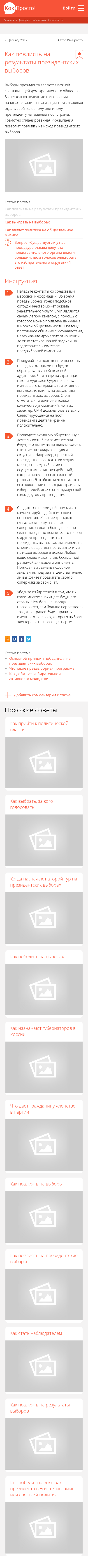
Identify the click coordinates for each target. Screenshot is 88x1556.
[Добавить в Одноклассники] (7, 639)
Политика (56, 20)
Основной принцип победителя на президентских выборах (40, 661)
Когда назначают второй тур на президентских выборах (43, 882)
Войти (69, 8)
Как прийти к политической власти (39, 726)
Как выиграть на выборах (27, 222)
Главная (9, 20)
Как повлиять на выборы (36, 1184)
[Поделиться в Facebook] (21, 639)
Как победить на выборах (37, 956)
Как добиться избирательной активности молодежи (35, 676)
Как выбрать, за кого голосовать (31, 804)
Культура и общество (32, 20)
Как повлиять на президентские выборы (44, 1258)
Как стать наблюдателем (36, 1333)
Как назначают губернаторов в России (43, 1031)
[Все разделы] (81, 8)
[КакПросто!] (19, 8)
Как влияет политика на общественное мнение (39, 232)
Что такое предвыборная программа (41, 668)
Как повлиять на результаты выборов (40, 1408)
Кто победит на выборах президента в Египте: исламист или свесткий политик (43, 1488)
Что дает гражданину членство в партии (43, 1109)
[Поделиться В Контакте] (14, 639)
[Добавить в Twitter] (28, 639)
